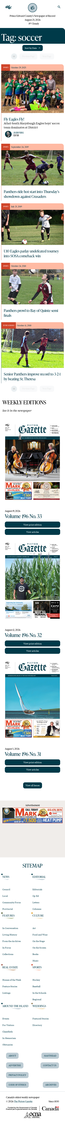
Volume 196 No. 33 (23, 516)
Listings (6, 992)
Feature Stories (9, 986)
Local (5, 895)
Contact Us (49, 1065)
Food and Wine (39, 934)
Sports (37, 967)
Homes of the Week (11, 979)
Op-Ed (35, 895)
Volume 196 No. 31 (23, 753)
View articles (32, 531)
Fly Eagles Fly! (14, 119)
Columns (36, 908)
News (5, 877)
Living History (9, 934)
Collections (7, 954)
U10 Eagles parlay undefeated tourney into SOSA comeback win (31, 253)
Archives (50, 1084)
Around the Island (15, 1006)
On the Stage (38, 941)
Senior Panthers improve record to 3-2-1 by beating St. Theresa (32, 376)
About (12, 1055)
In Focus (6, 947)
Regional (36, 999)
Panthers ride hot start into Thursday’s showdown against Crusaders (31, 194)
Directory (37, 1025)
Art (34, 928)
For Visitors (8, 1025)
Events (5, 1018)
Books (35, 954)
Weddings (39, 1006)
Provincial (7, 908)
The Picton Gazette (23, 1101)
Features (8, 915)
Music (35, 960)
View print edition (32, 524)
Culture (38, 915)
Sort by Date (31, 47)
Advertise (15, 1065)
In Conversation (10, 928)
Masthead (50, 1055)
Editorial (39, 877)
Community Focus (11, 902)
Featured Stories (40, 1018)
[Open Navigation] (8, 7)
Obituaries (7, 1044)
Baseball (36, 986)
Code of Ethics (17, 1084)
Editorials (37, 889)
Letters (35, 902)
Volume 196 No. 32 (23, 634)
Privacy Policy (17, 1074)
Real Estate (10, 967)
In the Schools (39, 992)
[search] (59, 7)
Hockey (36, 979)
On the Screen (39, 947)
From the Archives (11, 941)
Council (6, 889)
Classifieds (7, 1031)
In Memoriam (9, 1038)
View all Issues (33, 785)
